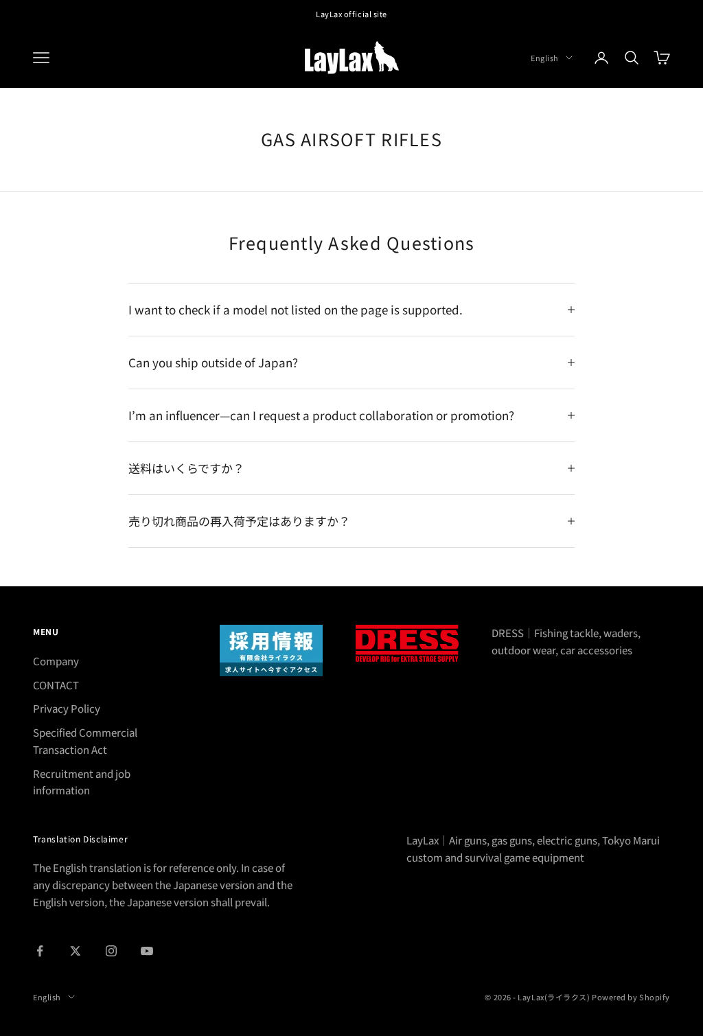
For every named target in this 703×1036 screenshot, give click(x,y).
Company (56, 661)
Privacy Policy (66, 708)
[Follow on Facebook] (40, 951)
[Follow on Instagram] (111, 951)
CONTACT (56, 685)
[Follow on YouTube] (147, 951)
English (545, 57)
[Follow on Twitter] (75, 951)
